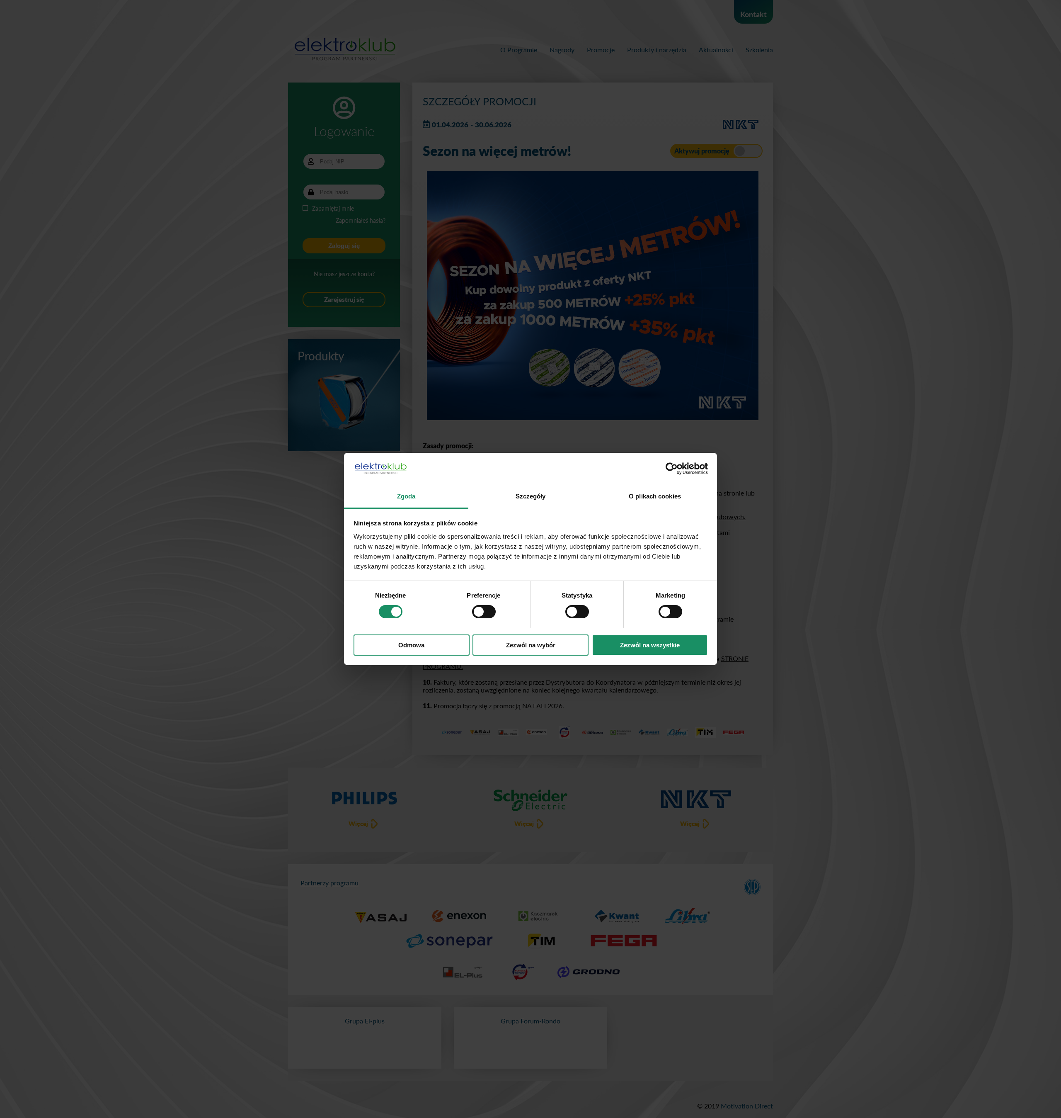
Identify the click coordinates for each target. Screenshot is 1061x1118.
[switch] (484, 611)
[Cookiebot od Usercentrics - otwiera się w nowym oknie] (671, 468)
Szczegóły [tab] (531, 496)
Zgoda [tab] (406, 496)
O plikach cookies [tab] (655, 496)
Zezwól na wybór (530, 645)
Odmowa (411, 645)
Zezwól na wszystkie (650, 645)
